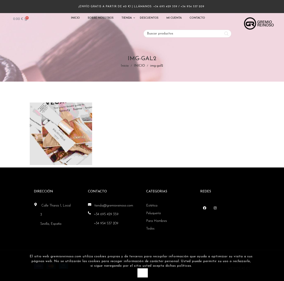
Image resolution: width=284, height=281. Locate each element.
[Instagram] (215, 208)
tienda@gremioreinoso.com (113, 205)
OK (142, 272)
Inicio (125, 65)
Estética (151, 205)
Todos (150, 228)
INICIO (139, 65)
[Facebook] (204, 208)
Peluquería (153, 213)
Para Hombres (156, 221)
